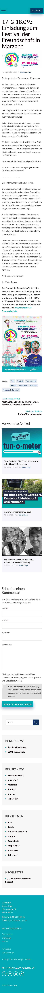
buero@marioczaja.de (17, 920)
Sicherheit (12, 855)
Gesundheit (13, 841)
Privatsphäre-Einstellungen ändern (16, 959)
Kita (10, 822)
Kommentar (7, 644)
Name (4, 608)
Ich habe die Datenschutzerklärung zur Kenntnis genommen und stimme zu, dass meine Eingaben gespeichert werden (24, 691)
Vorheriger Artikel (11, 399)
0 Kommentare (25, 72)
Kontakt (5, 941)
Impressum (6, 938)
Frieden (13, 385)
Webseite (6, 632)
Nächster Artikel (33, 411)
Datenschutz (7, 934)
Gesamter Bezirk (16, 775)
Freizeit (11, 836)
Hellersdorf (13, 799)
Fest (12, 381)
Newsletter (6, 949)
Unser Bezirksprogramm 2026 (17, 511)
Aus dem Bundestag (17, 747)
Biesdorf (12, 789)
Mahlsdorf (12, 780)
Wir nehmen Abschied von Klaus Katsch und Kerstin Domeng (18, 561)
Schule (11, 827)
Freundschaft (31, 381)
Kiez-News (37, 11)
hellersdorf (23, 385)
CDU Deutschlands (16, 752)
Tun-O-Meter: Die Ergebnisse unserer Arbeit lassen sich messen (21, 462)
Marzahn (12, 794)
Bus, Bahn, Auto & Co (17, 831)
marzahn (33, 385)
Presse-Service (8, 952)
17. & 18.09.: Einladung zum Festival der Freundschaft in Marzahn (21, 33)
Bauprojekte (14, 845)
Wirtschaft (13, 850)
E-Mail (4, 620)
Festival (20, 381)
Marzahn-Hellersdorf (11, 390)
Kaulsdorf (12, 784)
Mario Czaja (26, 467)
